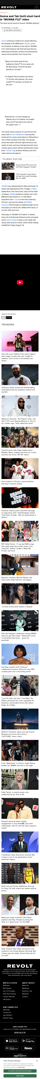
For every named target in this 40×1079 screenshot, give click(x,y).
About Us (25, 985)
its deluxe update (29, 44)
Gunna (3, 41)
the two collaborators (17, 134)
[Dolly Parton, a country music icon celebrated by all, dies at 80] (20, 779)
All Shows (6, 985)
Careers (25, 997)
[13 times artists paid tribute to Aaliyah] (20, 593)
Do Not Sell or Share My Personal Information (19, 1071)
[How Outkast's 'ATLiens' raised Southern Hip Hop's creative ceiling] (20, 468)
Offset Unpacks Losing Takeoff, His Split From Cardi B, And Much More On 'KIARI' (26, 176)
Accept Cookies (20, 1075)
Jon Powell (7, 28)
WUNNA (4, 186)
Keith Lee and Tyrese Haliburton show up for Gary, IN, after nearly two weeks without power (18, 888)
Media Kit (25, 994)
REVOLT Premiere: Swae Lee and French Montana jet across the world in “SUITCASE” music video (17, 734)
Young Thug (10, 150)
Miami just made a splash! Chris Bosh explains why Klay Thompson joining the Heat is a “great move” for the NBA (17, 919)
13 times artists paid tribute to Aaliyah (16, 607)
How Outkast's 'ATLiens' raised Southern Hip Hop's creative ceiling (17, 482)
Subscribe (6, 1010)
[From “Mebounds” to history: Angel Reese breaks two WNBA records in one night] (20, 750)
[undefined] (8, 166)
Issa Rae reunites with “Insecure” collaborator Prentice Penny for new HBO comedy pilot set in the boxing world (18, 669)
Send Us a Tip (27, 991)
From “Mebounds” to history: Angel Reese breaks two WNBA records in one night (18, 764)
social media (11, 220)
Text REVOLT (7, 1015)
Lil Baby (33, 189)
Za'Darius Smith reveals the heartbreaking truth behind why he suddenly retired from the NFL (18, 389)
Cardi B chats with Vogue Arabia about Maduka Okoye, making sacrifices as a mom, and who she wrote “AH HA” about (19, 452)
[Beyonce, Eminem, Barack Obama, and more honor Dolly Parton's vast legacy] (20, 564)
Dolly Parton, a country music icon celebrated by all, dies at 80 (15, 793)
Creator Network (9, 997)
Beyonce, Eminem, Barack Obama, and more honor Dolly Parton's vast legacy (16, 578)
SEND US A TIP (20, 1033)
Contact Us (7, 1012)
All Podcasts (7, 988)
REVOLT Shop (8, 1018)
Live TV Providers (9, 991)
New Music (4, 12)
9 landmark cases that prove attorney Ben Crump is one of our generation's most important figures (18, 857)
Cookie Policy (21, 1067)
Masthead (25, 988)
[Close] (37, 1061)
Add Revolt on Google (13, 30)
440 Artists (7, 999)
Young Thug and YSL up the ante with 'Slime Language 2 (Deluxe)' (26, 166)
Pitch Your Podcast (9, 994)
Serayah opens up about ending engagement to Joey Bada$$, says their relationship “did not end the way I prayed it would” (19, 824)
